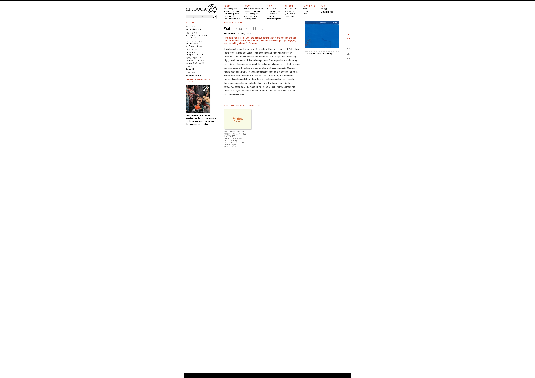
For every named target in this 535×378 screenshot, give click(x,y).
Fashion (237, 14)
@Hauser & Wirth (291, 14)
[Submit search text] (214, 16)
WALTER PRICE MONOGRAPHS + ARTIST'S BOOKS (243, 106)
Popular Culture (230, 19)
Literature (227, 16)
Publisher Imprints (273, 11)
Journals (247, 19)
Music (230, 14)
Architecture (228, 11)
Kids (238, 19)
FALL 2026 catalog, (202, 115)
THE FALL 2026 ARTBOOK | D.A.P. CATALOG (199, 81)
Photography (232, 9)
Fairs (305, 14)
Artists (246, 14)
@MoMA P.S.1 (290, 11)
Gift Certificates (327, 12)
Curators (247, 16)
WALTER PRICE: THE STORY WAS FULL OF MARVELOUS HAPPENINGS (235, 134)
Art (225, 9)
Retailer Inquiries (273, 16)
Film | (226, 14)
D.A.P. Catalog (257, 11)
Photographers (255, 14)
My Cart (324, 9)
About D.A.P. (271, 9)
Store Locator (272, 14)
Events (305, 11)
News (305, 9)
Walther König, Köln (193, 29)
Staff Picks (247, 11)
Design (236, 11)
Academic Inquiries (274, 19)
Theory (234, 16)
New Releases (249, 9)
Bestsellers (259, 9)
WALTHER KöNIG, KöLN (233, 22)
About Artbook (290, 9)
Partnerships (289, 16)
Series (253, 19)
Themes (254, 16)
